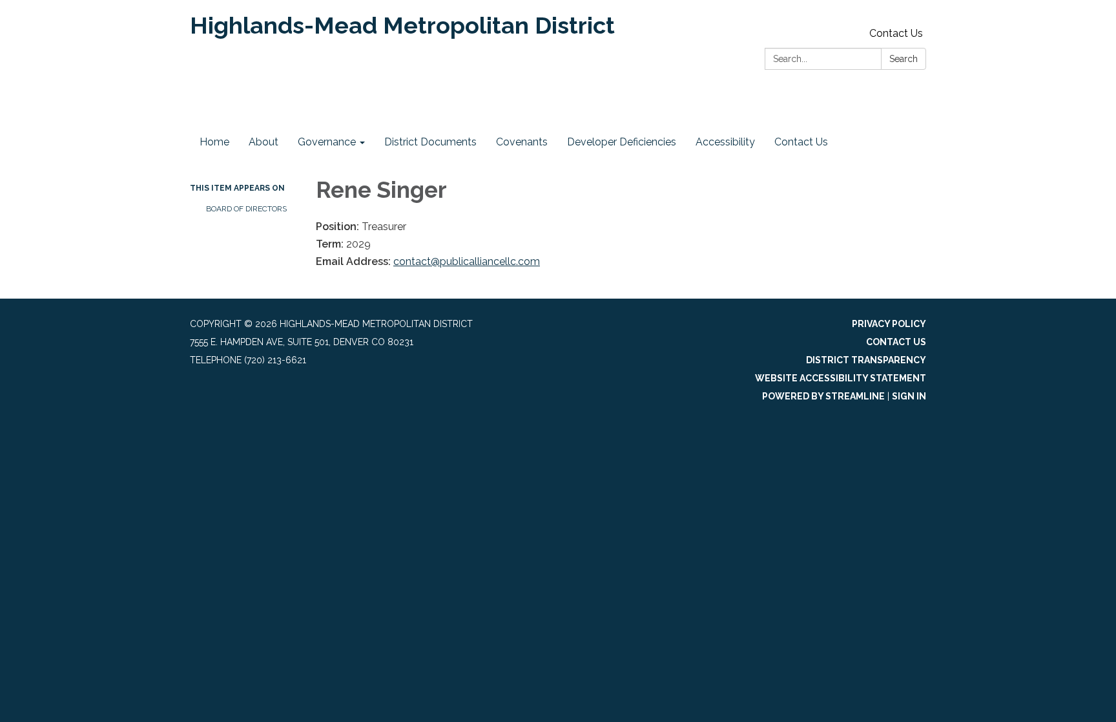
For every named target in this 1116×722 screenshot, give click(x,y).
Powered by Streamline (823, 396)
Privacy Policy (889, 324)
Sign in (909, 396)
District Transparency (866, 360)
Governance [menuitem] (327, 142)
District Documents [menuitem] (430, 142)
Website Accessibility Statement (840, 378)
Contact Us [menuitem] (801, 142)
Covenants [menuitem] (522, 142)
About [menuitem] (263, 142)
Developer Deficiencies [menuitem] (621, 142)
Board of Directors (246, 208)
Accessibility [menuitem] (725, 142)
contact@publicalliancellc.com (466, 261)
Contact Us (896, 33)
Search (903, 59)
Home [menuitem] (214, 142)
